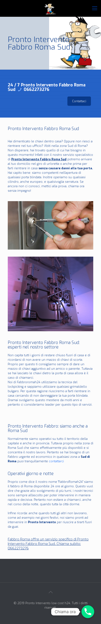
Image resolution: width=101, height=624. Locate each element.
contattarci (56, 461)
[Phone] (88, 611)
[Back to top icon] (50, 592)
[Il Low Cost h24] (50, 8)
